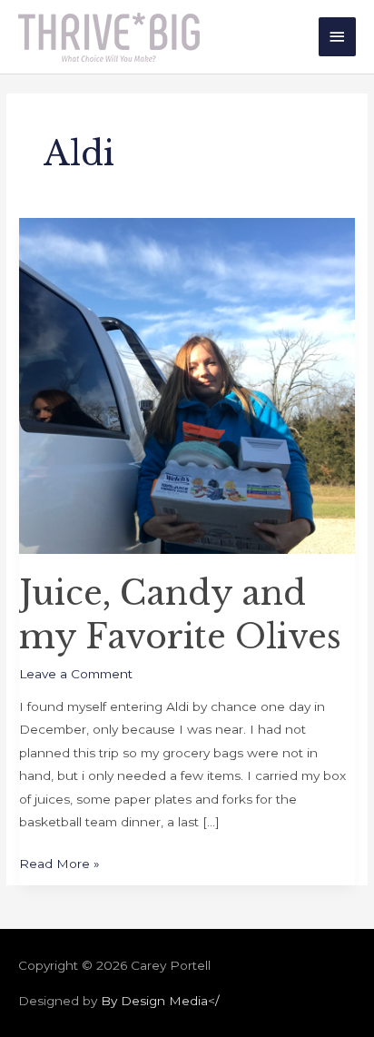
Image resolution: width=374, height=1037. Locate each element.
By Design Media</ (160, 1000)
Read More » (59, 862)
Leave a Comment (76, 674)
